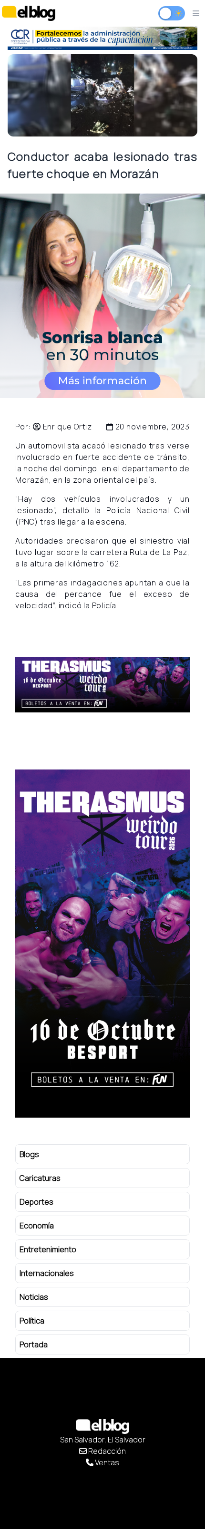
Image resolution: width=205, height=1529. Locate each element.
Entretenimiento (48, 1249)
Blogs (29, 1154)
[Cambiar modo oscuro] (171, 13)
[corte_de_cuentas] (102, 38)
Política (32, 1320)
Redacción (106, 1451)
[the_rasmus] (102, 684)
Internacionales (47, 1273)
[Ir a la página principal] (28, 13)
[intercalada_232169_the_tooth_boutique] (102, 296)
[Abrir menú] (196, 13)
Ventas (106, 1462)
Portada (34, 1344)
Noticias (34, 1297)
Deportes (36, 1202)
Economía (37, 1225)
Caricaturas (40, 1178)
